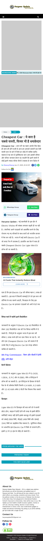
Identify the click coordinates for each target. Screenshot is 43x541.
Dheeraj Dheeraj (9, 165)
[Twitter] (7, 524)
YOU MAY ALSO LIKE (21, 462)
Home (5, 132)
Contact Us (7, 514)
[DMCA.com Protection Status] (7, 530)
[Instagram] (10, 524)
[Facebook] (3, 524)
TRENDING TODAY (21, 455)
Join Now (34, 207)
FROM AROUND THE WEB (12, 446)
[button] (3, 17)
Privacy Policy (23, 537)
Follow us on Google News (25, 539)
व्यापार (14, 132)
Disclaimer (13, 539)
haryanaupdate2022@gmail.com (11, 517)
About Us (6, 486)
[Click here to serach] (38, 17)
